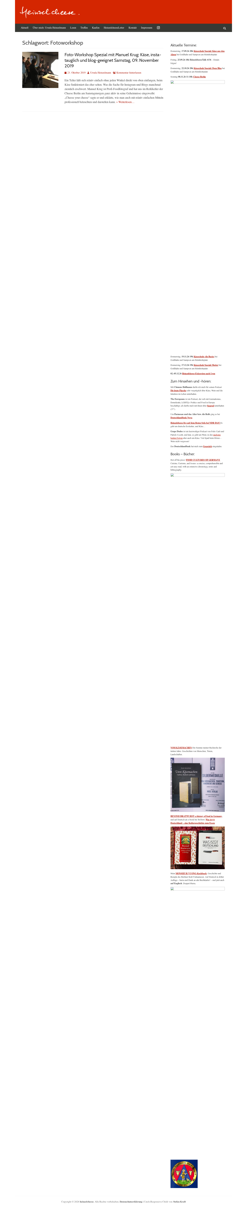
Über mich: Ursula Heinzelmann (49, 27)
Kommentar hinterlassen (128, 72)
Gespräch (207, 446)
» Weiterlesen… (125, 102)
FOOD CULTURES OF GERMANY (203, 459)
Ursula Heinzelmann (100, 72)
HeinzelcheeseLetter (114, 27)
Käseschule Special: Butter (206, 365)
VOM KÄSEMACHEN (181, 747)
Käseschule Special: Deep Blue (208, 68)
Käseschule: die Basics (204, 356)
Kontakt (133, 27)
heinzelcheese (87, 1201)
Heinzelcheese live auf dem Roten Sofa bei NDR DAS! (195, 422)
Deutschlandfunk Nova (181, 417)
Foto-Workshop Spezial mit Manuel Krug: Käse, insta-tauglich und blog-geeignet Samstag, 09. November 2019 (113, 60)
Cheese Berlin (199, 76)
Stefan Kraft (179, 1201)
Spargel (210, 405)
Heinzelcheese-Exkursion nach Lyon (198, 373)
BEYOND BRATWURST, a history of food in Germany (196, 816)
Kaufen (95, 27)
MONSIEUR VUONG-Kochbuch (191, 873)
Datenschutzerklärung (131, 1201)
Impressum (146, 27)
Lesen (73, 27)
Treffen (84, 27)
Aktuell (24, 27)
